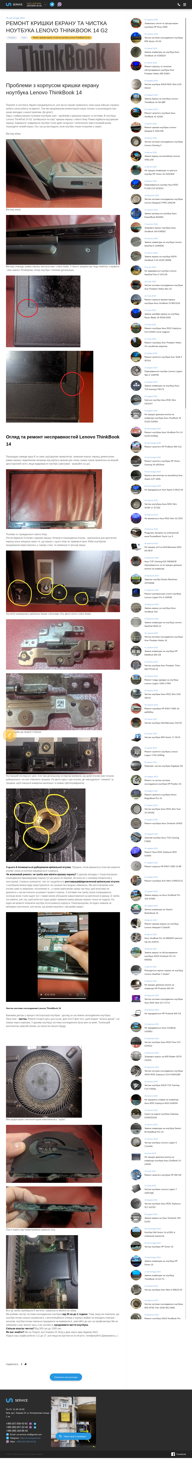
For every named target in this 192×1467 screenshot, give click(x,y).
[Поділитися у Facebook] (21, 1364)
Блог (24, 38)
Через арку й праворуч (75, 1436)
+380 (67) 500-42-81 (17, 1423)
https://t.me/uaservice (30, 1438)
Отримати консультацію (66, 1377)
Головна (11, 38)
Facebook (181, 1454)
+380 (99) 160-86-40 (17, 1430)
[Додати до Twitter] (25, 1364)
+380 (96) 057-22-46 (17, 1427)
